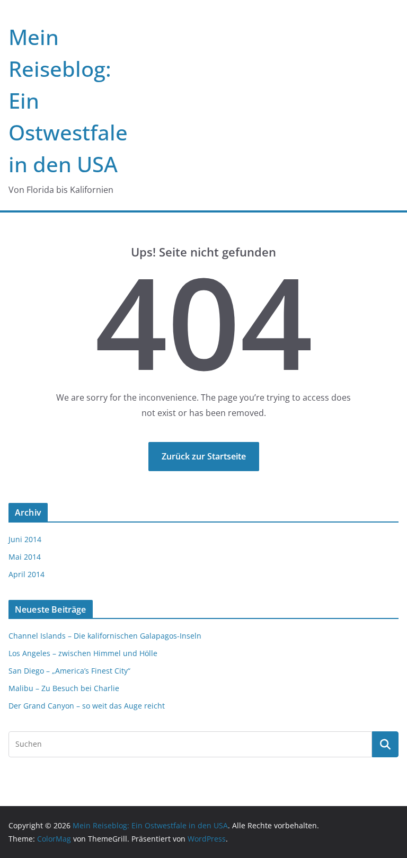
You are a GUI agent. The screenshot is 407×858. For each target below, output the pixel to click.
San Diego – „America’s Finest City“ (69, 671)
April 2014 (26, 574)
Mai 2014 (24, 557)
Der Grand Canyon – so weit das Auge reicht (86, 706)
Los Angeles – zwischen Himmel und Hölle (82, 653)
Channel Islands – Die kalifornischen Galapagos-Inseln (104, 636)
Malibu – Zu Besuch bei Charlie (63, 688)
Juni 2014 (24, 539)
